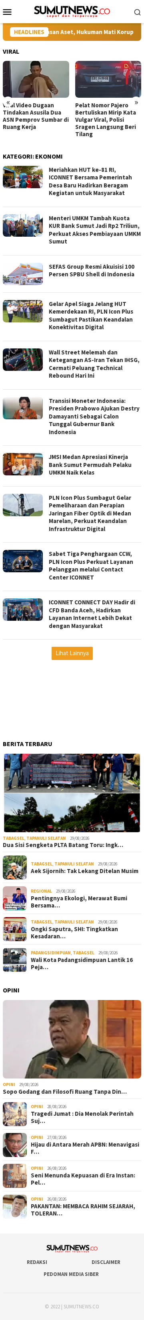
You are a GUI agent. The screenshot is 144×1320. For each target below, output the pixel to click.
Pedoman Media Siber (71, 1274)
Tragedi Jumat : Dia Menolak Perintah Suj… (82, 1117)
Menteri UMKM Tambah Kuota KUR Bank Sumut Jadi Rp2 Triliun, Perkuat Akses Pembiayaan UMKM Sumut (95, 229)
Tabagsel (13, 838)
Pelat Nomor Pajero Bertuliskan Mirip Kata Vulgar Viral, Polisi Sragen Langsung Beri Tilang (105, 120)
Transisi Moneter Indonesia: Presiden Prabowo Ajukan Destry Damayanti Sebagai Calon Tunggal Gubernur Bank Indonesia (94, 416)
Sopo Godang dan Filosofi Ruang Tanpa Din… (65, 1091)
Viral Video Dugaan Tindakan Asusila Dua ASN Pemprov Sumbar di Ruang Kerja (36, 116)
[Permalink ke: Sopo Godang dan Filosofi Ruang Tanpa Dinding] (72, 1039)
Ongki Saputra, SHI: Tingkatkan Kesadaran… (74, 933)
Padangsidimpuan (51, 953)
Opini (9, 1084)
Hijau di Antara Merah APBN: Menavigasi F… (85, 1148)
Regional (41, 891)
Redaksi (37, 1262)
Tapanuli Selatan (46, 838)
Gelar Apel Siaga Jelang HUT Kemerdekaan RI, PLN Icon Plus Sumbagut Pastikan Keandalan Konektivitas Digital (91, 315)
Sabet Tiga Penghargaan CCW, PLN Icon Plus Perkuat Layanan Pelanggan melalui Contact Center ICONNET (91, 565)
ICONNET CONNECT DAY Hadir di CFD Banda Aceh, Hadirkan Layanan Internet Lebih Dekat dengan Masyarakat (92, 614)
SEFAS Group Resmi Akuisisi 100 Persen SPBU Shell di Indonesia (91, 270)
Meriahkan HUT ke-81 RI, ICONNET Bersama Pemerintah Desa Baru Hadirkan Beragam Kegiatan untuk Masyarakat (90, 181)
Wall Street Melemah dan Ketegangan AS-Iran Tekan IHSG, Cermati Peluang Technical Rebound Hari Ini (94, 364)
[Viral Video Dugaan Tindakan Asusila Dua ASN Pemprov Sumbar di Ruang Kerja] (36, 79)
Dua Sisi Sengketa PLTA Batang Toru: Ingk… (63, 845)
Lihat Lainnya (72, 653)
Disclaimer (106, 1262)
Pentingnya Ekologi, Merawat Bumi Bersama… (79, 902)
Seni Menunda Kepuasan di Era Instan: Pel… (83, 1179)
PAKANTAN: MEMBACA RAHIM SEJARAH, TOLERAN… (83, 1210)
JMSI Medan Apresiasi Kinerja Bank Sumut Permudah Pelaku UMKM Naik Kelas (90, 464)
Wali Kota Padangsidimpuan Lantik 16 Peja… (82, 963)
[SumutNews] (72, 11)
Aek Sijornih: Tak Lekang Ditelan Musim (84, 871)
